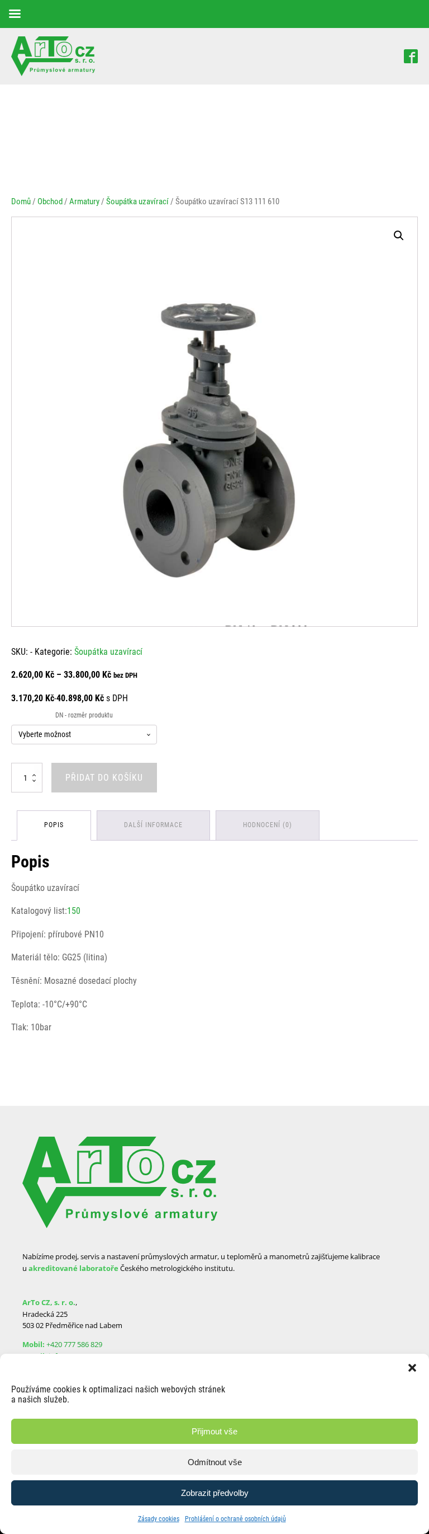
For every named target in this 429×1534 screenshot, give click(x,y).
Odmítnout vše (215, 1462)
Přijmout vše (214, 1431)
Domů (21, 201)
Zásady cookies (158, 1519)
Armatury (84, 201)
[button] (412, 1367)
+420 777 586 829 (74, 1344)
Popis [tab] (54, 825)
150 (73, 911)
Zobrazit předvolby (215, 1493)
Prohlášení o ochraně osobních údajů (235, 1519)
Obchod (50, 201)
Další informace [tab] (153, 825)
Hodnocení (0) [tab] (267, 825)
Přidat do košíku (104, 777)
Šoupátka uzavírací (137, 201)
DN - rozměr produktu (84, 715)
